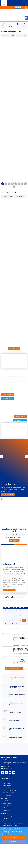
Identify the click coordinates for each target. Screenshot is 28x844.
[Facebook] (2, 772)
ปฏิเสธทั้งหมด (14, 841)
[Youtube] (10, 772)
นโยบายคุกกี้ (5, 834)
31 (5, 623)
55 (18, 183)
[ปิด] (26, 828)
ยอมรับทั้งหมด (14, 837)
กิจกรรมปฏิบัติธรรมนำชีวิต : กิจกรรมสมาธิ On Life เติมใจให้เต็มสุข (20, 639)
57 (25, 183)
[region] (14, 835)
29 (23, 620)
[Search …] (22, 7)
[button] (26, 18)
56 (22, 183)
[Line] (6, 772)
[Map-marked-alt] (13, 772)
